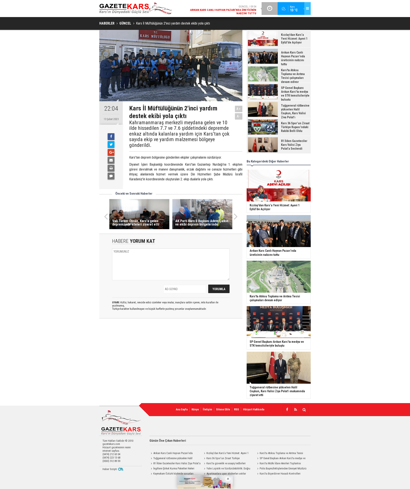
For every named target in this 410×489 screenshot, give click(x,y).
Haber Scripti (109, 469)
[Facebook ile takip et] (287, 409)
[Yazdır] (111, 168)
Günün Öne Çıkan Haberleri (167, 441)
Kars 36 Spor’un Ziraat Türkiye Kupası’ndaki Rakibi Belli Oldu (221, 459)
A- (239, 116)
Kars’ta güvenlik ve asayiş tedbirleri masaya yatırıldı (224, 464)
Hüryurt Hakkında (253, 409)
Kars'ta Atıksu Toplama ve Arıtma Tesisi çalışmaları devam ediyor (279, 453)
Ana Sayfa (181, 409)
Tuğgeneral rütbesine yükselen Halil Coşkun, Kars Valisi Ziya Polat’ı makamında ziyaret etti (173, 459)
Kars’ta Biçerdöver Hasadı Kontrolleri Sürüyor (278, 474)
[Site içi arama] (304, 409)
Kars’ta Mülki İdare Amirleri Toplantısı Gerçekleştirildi (278, 464)
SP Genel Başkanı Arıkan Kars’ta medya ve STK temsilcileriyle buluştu (280, 459)
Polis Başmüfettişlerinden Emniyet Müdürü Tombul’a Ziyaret (281, 469)
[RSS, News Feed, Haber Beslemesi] (295, 409)
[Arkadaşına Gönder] (111, 160)
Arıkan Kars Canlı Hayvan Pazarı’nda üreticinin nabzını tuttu (171, 453)
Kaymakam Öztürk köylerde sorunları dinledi (171, 474)
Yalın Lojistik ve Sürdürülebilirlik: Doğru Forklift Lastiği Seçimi (226, 469)
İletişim (207, 409)
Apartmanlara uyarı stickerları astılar (226, 473)
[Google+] (111, 152)
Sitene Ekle (223, 409)
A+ (238, 109)
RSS (236, 409)
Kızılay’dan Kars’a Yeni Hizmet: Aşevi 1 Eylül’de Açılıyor (226, 453)
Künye (195, 409)
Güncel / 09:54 (223, 10)
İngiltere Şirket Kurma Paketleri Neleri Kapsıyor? (171, 469)
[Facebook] (111, 136)
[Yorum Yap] (111, 176)
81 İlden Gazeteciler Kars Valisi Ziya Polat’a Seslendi (175, 464)
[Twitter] (111, 144)
